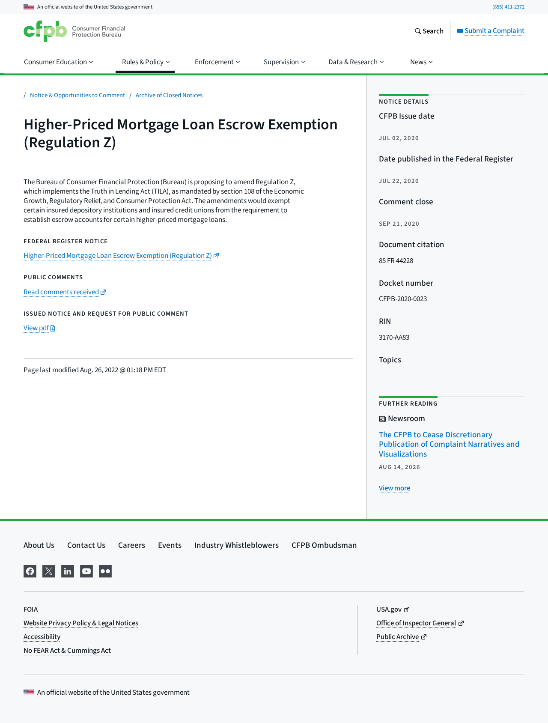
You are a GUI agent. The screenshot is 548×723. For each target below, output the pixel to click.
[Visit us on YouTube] (86, 570)
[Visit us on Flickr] (105, 570)
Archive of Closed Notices (169, 95)
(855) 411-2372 (508, 6)
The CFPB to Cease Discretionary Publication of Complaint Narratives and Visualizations (449, 444)
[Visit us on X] (48, 570)
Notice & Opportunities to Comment (77, 95)
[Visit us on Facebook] (30, 570)
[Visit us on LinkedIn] (67, 570)
